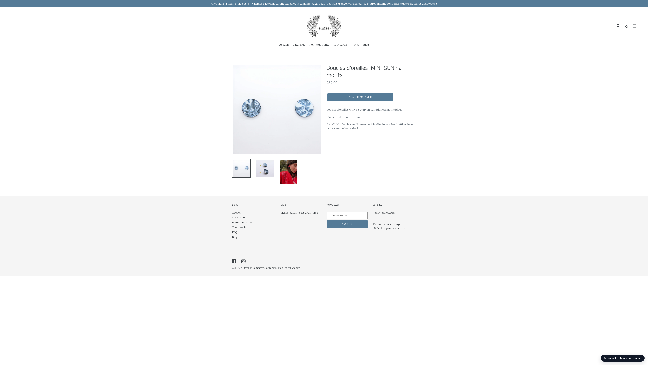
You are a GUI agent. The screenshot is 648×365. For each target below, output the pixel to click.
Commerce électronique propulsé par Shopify (276, 268)
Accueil (236, 212)
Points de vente (242, 222)
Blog (234, 237)
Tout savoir (239, 227)
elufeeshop (246, 268)
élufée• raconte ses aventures (299, 212)
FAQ (234, 232)
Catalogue (238, 217)
